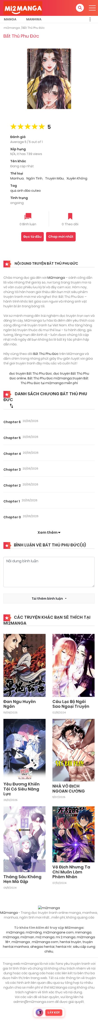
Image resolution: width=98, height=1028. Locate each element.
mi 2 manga (65, 937)
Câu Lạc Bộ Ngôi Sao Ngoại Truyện (70, 704)
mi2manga (12, 28)
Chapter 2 (12, 485)
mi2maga (11, 937)
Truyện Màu (54, 178)
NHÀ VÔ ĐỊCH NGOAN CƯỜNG (68, 788)
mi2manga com (45, 942)
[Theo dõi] (70, 216)
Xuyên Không (77, 178)
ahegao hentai (42, 946)
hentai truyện (70, 942)
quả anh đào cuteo (25, 190)
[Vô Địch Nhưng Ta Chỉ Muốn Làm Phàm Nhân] (73, 834)
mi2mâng (34, 932)
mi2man (27, 937)
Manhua (17, 178)
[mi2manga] (22, 7)
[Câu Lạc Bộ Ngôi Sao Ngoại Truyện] (73, 665)
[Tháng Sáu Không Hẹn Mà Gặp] (24, 839)
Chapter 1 (11, 501)
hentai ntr (64, 946)
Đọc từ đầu (32, 236)
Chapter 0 (12, 517)
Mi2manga (56, 277)
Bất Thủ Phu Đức (33, 28)
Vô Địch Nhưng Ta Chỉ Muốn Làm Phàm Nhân (71, 872)
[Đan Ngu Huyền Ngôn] (24, 665)
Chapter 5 (12, 438)
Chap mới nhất (60, 236)
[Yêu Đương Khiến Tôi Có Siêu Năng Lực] (24, 749)
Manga (10, 19)
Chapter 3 (12, 469)
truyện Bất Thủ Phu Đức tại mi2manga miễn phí (55, 380)
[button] (80, 8)
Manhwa (33, 19)
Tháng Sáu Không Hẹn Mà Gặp (22, 879)
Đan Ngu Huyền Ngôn (19, 704)
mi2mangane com (58, 932)
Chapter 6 (12, 422)
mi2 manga (45, 937)
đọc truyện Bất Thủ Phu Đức (30, 373)
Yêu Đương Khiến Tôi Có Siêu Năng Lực (21, 789)
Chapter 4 (12, 453)
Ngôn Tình (34, 178)
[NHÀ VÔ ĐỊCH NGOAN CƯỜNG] (73, 750)
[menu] (92, 7)
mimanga (83, 932)
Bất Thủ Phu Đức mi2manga (50, 378)
